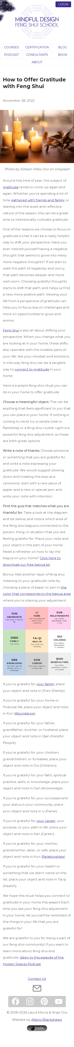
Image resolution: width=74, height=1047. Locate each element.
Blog (62, 47)
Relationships (53, 856)
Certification (37, 47)
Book (62, 54)
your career (46, 821)
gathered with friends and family (37, 200)
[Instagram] (30, 1001)
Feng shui (11, 330)
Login (63, 4)
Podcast (11, 54)
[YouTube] (58, 1001)
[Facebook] (15, 1001)
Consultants (37, 54)
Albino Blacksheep (46, 1019)
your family (45, 684)
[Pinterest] (44, 1001)
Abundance (24, 713)
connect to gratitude (32, 369)
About (37, 62)
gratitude (10, 187)
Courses (11, 47)
